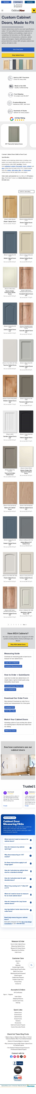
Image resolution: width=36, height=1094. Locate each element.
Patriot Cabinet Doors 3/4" (26, 438)
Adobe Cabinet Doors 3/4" (10, 259)
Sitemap (18, 1002)
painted (13, 166)
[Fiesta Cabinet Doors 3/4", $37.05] (10, 563)
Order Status (18, 996)
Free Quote (6, 2)
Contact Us (18, 983)
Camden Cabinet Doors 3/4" (9, 437)
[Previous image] (3, 765)
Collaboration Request (18, 977)
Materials (18, 965)
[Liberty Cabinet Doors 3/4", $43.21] (10, 314)
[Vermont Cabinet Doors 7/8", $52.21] (10, 598)
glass (3, 168)
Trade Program (18, 2)
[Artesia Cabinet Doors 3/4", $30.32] (26, 242)
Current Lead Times (18, 1000)
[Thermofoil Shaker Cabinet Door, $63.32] (10, 457)
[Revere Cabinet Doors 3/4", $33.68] (26, 207)
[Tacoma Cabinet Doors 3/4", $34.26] (10, 350)
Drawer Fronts (18, 1018)
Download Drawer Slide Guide (14, 686)
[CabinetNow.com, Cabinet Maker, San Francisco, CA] (18, 1063)
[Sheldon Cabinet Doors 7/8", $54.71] (10, 386)
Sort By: (22, 191)
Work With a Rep (10, 711)
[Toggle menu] (2, 10)
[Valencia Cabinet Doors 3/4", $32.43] (26, 493)
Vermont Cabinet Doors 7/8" (10, 614)
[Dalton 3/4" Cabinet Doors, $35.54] (10, 493)
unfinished (8, 166)
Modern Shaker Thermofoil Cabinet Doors (9, 292)
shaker (9, 170)
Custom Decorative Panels (18, 1027)
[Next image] (33, 765)
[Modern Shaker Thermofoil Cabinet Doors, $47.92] (10, 277)
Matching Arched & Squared (18, 973)
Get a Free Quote (18, 49)
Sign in (5, 994)
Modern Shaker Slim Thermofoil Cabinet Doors (26, 472)
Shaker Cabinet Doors (10, 221)
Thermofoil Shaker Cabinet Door (10, 473)
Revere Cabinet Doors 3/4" (26, 223)
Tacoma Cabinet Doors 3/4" (9, 365)
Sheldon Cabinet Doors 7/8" (9, 401)
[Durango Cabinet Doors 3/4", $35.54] (26, 350)
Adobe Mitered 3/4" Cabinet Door (26, 543)
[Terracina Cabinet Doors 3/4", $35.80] (26, 386)
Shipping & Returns (18, 998)
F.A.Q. (18, 963)
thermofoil (19, 166)
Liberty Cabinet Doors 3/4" (10, 330)
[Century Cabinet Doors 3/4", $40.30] (26, 563)
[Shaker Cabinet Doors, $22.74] (10, 207)
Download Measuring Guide (13, 666)
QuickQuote (30, 2)
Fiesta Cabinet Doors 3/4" (10, 578)
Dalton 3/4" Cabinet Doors (9, 508)
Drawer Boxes (18, 1014)
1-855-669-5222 (20, 923)
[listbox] (29, 191)
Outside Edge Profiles (18, 967)
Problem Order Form (18, 979)
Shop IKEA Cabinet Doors (18, 644)
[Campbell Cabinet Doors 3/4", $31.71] (26, 278)
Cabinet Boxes (18, 1016)
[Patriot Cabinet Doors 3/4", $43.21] (26, 421)
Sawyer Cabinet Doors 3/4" (10, 544)
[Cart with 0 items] (34, 10)
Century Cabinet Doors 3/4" (26, 578)
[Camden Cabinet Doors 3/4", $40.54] (10, 421)
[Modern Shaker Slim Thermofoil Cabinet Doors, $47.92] (26, 456)
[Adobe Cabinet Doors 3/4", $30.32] (10, 242)
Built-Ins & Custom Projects (18, 1025)
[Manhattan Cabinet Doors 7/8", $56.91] (26, 598)
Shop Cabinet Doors (18, 55)
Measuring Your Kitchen (18, 950)
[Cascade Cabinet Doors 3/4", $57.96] (26, 314)
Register (10, 994)
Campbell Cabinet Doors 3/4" (26, 294)
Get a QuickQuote (10, 689)
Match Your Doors (10, 730)
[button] (31, 965)
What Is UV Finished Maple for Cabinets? (18, 1041)
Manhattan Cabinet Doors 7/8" (26, 613)
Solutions (18, 1020)
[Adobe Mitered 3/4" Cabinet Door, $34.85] (26, 527)
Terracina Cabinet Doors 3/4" (26, 402)
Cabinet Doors (18, 1012)
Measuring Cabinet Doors (18, 946)
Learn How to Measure (12, 663)
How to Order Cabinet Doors (18, 944)
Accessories (18, 1023)
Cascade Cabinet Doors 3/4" (26, 331)
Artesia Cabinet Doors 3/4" (26, 259)
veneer (24, 166)
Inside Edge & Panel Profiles (18, 969)
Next (24, 624)
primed (29, 166)
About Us (18, 961)
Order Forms (18, 952)
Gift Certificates (18, 992)
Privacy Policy (18, 981)
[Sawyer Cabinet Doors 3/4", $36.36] (10, 527)
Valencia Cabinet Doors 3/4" (26, 508)
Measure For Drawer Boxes (18, 948)
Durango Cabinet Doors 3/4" (26, 367)
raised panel (27, 170)
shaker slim (17, 170)
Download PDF (9, 707)
